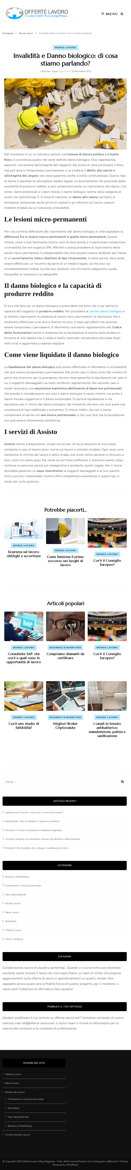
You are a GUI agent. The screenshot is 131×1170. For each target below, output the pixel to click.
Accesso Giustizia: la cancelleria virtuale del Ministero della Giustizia (42, 839)
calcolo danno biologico (105, 311)
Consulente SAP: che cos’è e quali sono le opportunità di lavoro (23, 658)
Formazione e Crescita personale (23, 885)
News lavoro (12, 912)
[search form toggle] (122, 14)
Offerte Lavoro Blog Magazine (39, 1161)
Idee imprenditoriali (15, 894)
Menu (112, 14)
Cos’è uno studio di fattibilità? (24, 726)
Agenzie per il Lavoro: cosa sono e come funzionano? (34, 812)
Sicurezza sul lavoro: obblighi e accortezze (24, 554)
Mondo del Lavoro (15, 1092)
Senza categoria (14, 939)
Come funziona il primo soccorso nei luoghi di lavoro (65, 561)
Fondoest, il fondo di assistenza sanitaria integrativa (33, 830)
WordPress (72, 1164)
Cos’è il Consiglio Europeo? (107, 562)
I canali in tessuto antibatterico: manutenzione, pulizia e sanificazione (107, 730)
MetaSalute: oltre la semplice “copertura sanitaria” (32, 821)
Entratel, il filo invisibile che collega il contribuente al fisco (37, 848)
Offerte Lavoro (13, 930)
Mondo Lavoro (65, 47)
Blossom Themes (118, 1161)
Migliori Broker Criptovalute (65, 726)
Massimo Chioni (50, 71)
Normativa (10, 921)
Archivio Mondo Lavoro (17, 1134)
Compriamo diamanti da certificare (65, 656)
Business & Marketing (65, 647)
